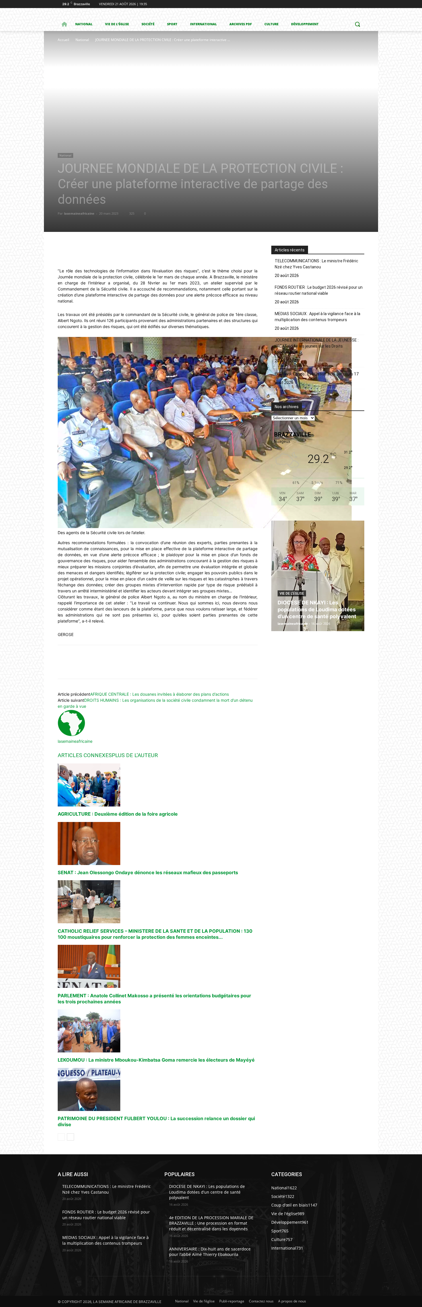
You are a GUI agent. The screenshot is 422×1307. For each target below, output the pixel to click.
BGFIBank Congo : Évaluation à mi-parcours (314, 374)
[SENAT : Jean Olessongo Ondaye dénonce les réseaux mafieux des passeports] (158, 843)
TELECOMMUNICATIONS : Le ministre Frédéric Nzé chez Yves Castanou (316, 264)
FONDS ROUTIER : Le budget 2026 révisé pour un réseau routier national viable (319, 290)
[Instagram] (337, 4)
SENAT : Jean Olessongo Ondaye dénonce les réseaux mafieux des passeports (148, 872)
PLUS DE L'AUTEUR (135, 755)
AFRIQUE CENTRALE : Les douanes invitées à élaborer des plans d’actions (159, 694)
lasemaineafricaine (79, 213)
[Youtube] (361, 4)
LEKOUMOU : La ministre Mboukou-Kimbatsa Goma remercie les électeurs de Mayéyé (156, 1060)
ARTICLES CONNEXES (85, 755)
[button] (357, 24)
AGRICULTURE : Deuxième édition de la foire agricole (118, 814)
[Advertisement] (144, 86)
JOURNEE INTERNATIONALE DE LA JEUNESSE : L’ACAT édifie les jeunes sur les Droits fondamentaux (317, 346)
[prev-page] (61, 1137)
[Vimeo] (353, 4)
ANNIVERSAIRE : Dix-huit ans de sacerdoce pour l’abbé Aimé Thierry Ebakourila (210, 1251)
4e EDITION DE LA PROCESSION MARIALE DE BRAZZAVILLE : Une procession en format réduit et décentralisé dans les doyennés (211, 1223)
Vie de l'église (292, 594)
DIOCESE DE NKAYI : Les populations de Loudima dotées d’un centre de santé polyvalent (317, 609)
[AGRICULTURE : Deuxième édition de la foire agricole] (158, 784)
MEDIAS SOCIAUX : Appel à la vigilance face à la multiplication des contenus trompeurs (317, 316)
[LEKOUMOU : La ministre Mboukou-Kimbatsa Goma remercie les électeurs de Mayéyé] (158, 1030)
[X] (345, 4)
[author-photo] (71, 735)
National (82, 39)
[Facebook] (329, 4)
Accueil (63, 39)
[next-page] (70, 1137)
